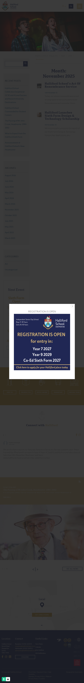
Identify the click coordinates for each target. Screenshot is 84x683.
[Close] (72, 306)
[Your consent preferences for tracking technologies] (8, 679)
